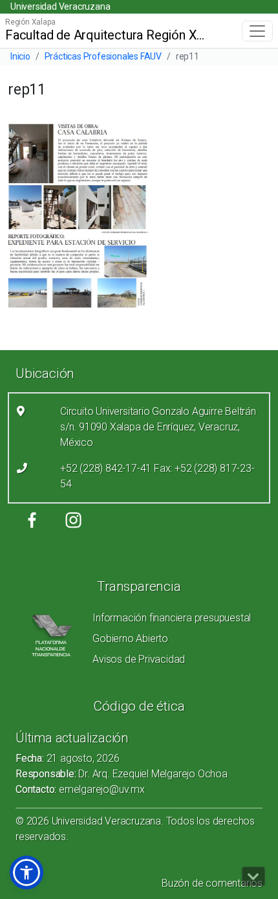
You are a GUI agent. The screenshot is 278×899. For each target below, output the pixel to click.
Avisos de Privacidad (138, 659)
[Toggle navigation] (257, 31)
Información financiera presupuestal (171, 618)
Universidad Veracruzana (60, 6)
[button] (26, 872)
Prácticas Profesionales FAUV (103, 56)
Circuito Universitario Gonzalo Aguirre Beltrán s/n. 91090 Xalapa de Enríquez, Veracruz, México (158, 427)
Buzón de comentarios (212, 883)
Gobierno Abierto (130, 638)
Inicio (20, 56)
